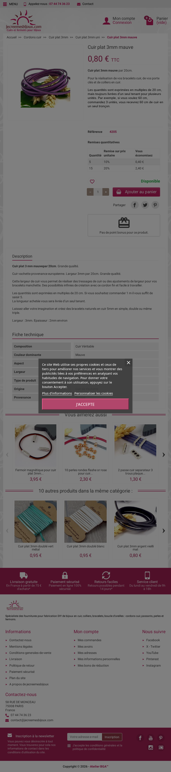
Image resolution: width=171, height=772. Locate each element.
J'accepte (85, 404)
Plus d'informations (57, 393)
